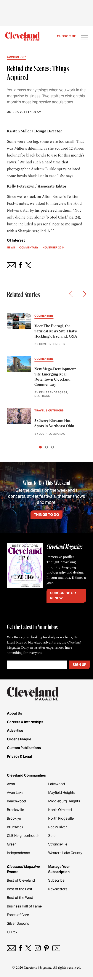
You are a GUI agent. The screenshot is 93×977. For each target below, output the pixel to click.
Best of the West (20, 897)
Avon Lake (15, 792)
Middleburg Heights (64, 801)
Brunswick (15, 827)
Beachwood (16, 801)
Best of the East (19, 889)
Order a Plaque (19, 739)
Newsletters (57, 889)
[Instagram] (38, 948)
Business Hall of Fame (24, 906)
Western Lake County (65, 853)
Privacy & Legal (19, 756)
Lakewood (56, 784)
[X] (28, 948)
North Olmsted (60, 810)
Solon (53, 835)
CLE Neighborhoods (23, 835)
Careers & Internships (25, 722)
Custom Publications (24, 748)
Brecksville (15, 810)
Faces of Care (18, 915)
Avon (11, 784)
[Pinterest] (46, 948)
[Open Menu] (84, 37)
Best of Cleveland (21, 880)
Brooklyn (14, 818)
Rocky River (57, 827)
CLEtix (12, 932)
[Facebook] (20, 948)
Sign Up (79, 664)
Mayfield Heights (61, 792)
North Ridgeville (61, 818)
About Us (14, 713)
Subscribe (66, 36)
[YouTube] (56, 948)
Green (11, 844)
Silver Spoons (18, 923)
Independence (18, 853)
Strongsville (57, 844)
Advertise (15, 730)
